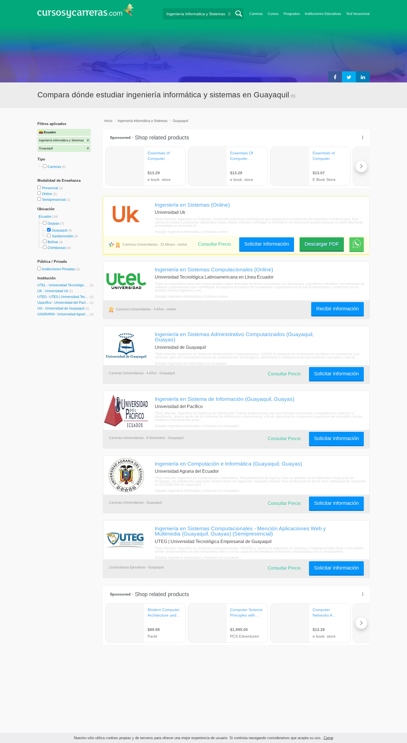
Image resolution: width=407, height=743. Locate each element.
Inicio (108, 121)
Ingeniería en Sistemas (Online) (192, 205)
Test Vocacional (358, 13)
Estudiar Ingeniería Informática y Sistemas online (191, 232)
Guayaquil (59, 230)
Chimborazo (57, 248)
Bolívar (53, 242)
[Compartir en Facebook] (335, 76)
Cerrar (328, 738)
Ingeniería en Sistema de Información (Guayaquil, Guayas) (224, 399)
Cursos (273, 13)
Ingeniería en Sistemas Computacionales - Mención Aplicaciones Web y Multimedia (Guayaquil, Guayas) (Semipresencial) (240, 531)
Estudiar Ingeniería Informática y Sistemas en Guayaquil (197, 426)
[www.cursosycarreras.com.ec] (85, 13)
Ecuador (45, 217)
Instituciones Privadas (61, 269)
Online (47, 194)
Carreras (256, 13)
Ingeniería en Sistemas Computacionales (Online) (214, 269)
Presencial (50, 188)
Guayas (53, 223)
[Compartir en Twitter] (349, 76)
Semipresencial (54, 200)
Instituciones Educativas (323, 13)
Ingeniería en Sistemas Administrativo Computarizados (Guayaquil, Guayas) (234, 336)
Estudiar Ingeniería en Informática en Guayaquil (190, 363)
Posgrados (292, 13)
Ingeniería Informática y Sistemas (143, 121)
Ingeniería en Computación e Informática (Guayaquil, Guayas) (228, 464)
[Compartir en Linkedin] (363, 76)
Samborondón (62, 236)
